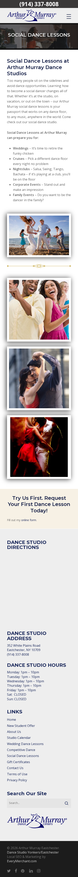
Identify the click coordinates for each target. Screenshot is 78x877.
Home (11, 719)
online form (28, 520)
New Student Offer (21, 726)
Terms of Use (17, 774)
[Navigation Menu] (69, 16)
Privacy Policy (17, 780)
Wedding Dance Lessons (25, 744)
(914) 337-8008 (39, 4)
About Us (14, 732)
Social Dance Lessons (23, 756)
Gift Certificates (18, 762)
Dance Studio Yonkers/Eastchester (33, 852)
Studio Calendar (19, 737)
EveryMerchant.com (22, 861)
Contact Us (15, 768)
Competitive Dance (21, 750)
